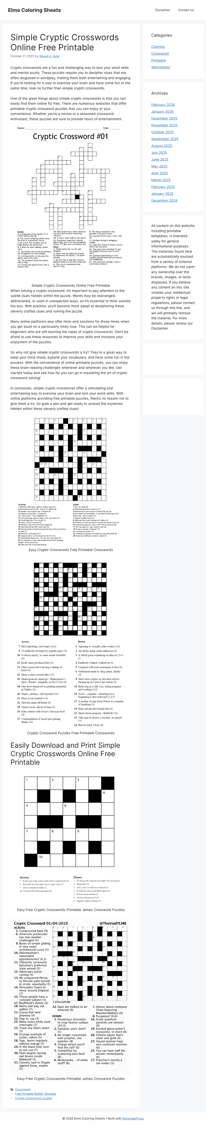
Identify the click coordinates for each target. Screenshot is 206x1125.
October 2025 (162, 132)
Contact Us (186, 10)
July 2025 (159, 153)
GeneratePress (133, 1118)
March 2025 (161, 180)
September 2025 (164, 139)
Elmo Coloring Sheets (34, 10)
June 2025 (159, 159)
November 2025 (164, 125)
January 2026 (162, 112)
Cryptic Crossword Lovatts (33, 1098)
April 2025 (159, 173)
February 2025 (163, 187)
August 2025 (161, 146)
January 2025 (162, 194)
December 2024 (164, 201)
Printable (158, 60)
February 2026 (163, 105)
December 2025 (164, 118)
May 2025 (159, 166)
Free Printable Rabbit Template (35, 1093)
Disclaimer (162, 10)
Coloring (158, 47)
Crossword (22, 1089)
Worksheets (160, 67)
